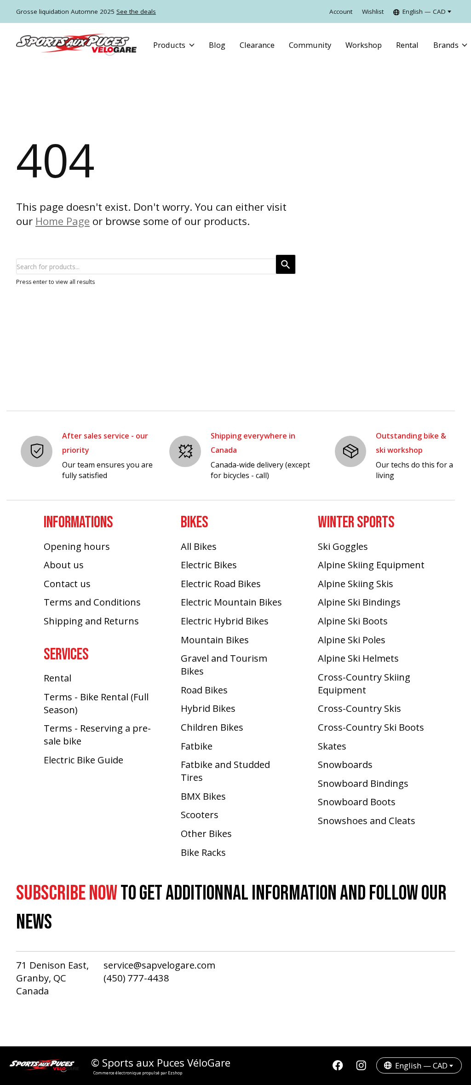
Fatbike (197, 745)
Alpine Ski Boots (353, 620)
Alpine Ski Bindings (359, 601)
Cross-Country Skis (359, 708)
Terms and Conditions (92, 601)
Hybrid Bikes (208, 708)
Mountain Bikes (215, 639)
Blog (217, 45)
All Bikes (199, 546)
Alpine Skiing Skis (355, 583)
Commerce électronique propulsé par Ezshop (137, 1073)
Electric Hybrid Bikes (225, 620)
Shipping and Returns (91, 620)
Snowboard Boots (357, 801)
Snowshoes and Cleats (366, 820)
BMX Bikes (203, 796)
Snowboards (345, 764)
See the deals (136, 11)
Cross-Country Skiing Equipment (364, 683)
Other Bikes (206, 833)
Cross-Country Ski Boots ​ (372, 727)
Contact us (67, 583)
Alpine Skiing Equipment (371, 564)
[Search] (286, 264)
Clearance (257, 45)
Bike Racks (203, 852)
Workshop (363, 45)
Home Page (62, 221)
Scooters (199, 814)
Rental (407, 45)
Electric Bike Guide (83, 759)
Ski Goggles (343, 546)
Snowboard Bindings (363, 783)
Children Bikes (212, 727)
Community (310, 45)
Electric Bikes (209, 564)
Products (169, 45)
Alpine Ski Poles (351, 639)
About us (64, 564)
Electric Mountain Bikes (231, 601)
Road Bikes (204, 689)
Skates (332, 745)
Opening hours (77, 546)
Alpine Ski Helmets (358, 658)
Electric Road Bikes (221, 583)
